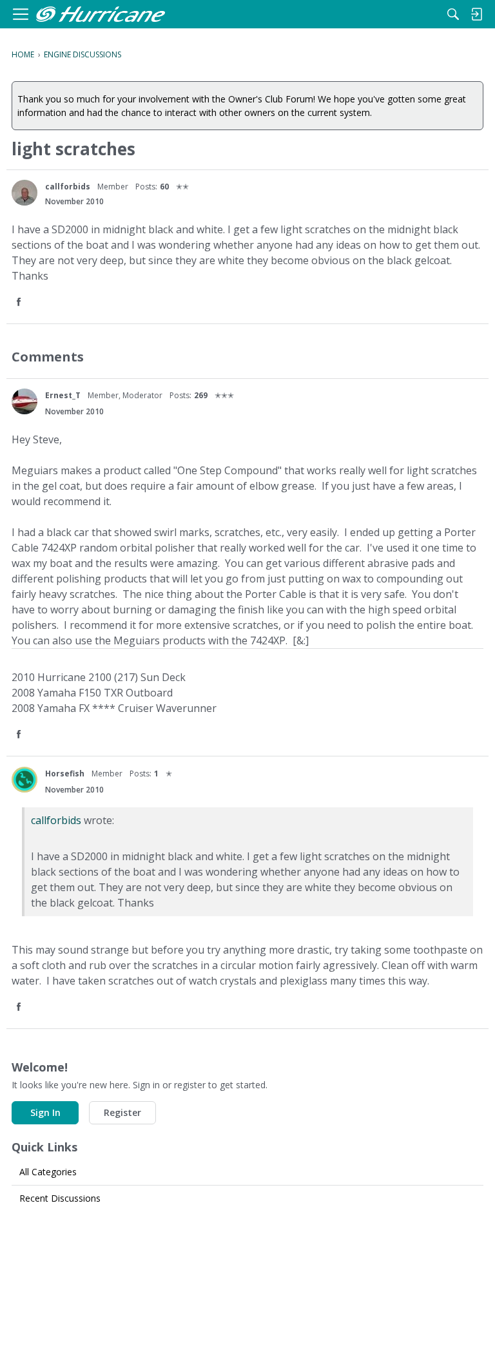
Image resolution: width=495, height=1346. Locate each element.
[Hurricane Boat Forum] (100, 14)
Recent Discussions (60, 1198)
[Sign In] (476, 14)
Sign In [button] (45, 1112)
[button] (20, 302)
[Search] (453, 14)
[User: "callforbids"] (24, 193)
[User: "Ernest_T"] (24, 401)
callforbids (67, 186)
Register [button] (122, 1112)
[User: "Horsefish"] (24, 780)
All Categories (48, 1172)
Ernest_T (63, 395)
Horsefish (64, 773)
